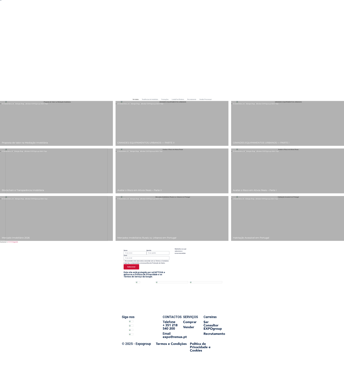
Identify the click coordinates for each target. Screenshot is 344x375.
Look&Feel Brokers (178, 99)
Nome (125, 250)
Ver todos (136, 99)
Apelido (148, 250)
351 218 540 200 (170, 327)
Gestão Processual (205, 99)
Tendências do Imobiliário (150, 99)
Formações (165, 99)
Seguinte (15, 242)
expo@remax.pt (175, 337)
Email (125, 255)
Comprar (190, 322)
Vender (188, 327)
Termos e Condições (171, 344)
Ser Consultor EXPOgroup (213, 325)
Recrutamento (191, 99)
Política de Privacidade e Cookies (200, 347)
